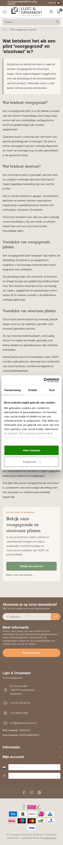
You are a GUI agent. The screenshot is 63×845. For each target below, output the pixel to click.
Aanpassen (29, 461)
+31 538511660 (19, 713)
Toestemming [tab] (12, 389)
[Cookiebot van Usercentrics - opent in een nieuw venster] (44, 380)
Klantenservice (31, 652)
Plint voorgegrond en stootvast (23, 29)
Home (5, 29)
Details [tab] (33, 389)
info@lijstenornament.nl (23, 723)
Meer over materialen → (20, 575)
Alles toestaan (31, 450)
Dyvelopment (49, 837)
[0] (58, 11)
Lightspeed (12, 837)
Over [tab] (52, 389)
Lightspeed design (29, 837)
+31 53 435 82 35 (20, 703)
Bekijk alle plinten (31, 566)
